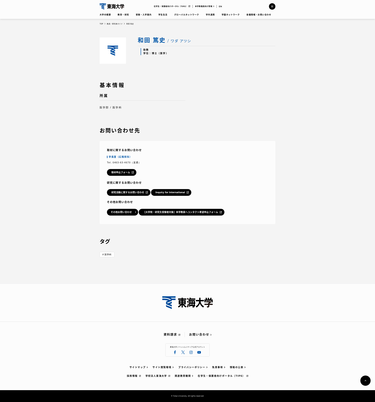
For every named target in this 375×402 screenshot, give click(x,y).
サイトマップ (137, 367)
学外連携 (210, 14)
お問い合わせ (199, 334)
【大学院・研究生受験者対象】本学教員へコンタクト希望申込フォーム (180, 212)
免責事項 (217, 367)
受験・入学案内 (144, 14)
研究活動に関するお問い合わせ (127, 192)
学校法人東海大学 (156, 376)
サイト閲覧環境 (161, 367)
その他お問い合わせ (121, 212)
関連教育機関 (183, 376)
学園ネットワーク (231, 14)
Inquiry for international (170, 192)
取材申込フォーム (120, 172)
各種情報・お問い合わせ (258, 14)
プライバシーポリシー (191, 367)
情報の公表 (236, 367)
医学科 (107, 254)
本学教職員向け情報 (203, 6)
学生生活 (162, 14)
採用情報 (132, 376)
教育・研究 (123, 14)
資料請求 (170, 334)
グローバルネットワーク (186, 14)
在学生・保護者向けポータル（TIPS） (171, 6)
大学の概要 (105, 14)
